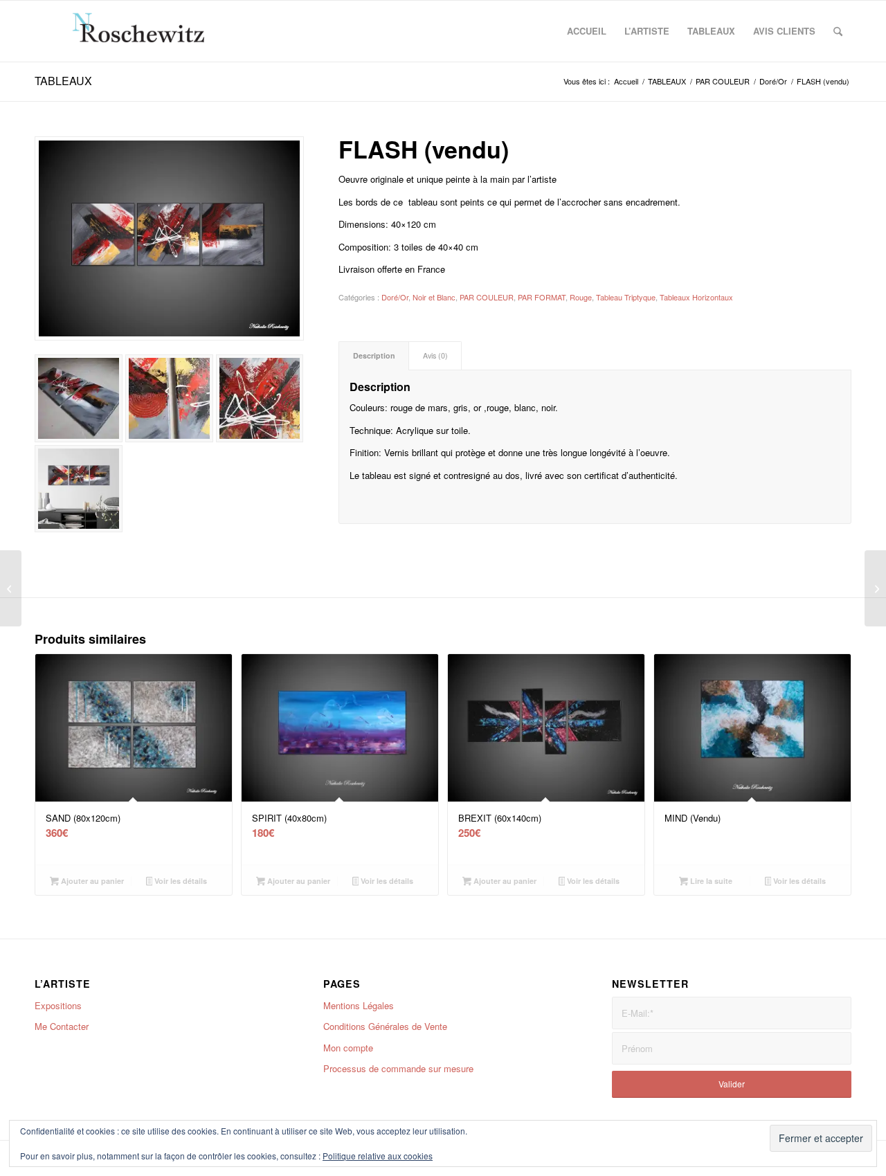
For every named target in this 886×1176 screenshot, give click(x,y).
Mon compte (348, 1047)
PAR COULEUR (487, 296)
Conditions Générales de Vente (385, 1026)
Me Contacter (62, 1026)
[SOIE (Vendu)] (10, 588)
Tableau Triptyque (626, 296)
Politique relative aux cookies (378, 1155)
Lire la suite (710, 881)
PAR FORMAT (542, 296)
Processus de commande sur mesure (398, 1068)
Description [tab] (374, 355)
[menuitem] (586, 31)
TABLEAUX (63, 81)
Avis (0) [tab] (435, 355)
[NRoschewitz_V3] (146, 31)
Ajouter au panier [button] (91, 881)
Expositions (58, 1005)
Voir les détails (179, 881)
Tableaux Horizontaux (696, 296)
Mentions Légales (358, 1005)
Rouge (581, 296)
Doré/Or (394, 296)
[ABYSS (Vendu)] (875, 588)
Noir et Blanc (434, 296)
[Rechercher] (837, 31)
